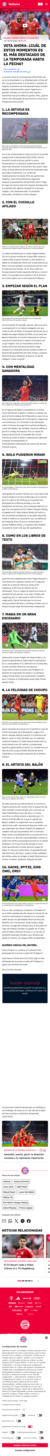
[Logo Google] (38, 1306)
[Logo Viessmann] (19, 1314)
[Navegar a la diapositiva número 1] (19, 1280)
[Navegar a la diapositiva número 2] (23, 1280)
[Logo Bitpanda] (21, 1303)
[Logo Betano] (12, 1303)
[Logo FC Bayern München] (25, 1324)
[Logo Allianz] (27, 1298)
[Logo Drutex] (38, 1303)
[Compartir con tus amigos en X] (16, 1221)
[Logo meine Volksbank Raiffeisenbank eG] (31, 1314)
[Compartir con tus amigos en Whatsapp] (10, 1221)
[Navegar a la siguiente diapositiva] (38, 1281)
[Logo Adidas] (18, 1298)
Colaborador (25, 1292)
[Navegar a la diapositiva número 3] (26, 1280)
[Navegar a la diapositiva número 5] (32, 1280)
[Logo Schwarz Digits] (34, 1310)
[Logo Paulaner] (17, 1310)
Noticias (14, 10)
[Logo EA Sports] (10, 1306)
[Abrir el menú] (46, 4)
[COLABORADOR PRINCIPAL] (40, 4)
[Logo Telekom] (11, 1298)
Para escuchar (10, 69)
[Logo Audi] (37, 1298)
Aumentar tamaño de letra (15, 72)
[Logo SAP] (26, 1310)
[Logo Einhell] (19, 1306)
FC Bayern (5, 10)
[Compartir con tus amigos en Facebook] (29, 1221)
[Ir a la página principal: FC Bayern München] (4, 4)
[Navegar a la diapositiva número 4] (29, 1280)
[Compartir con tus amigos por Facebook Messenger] (23, 1221)
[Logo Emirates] (29, 1306)
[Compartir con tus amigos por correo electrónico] (4, 1221)
